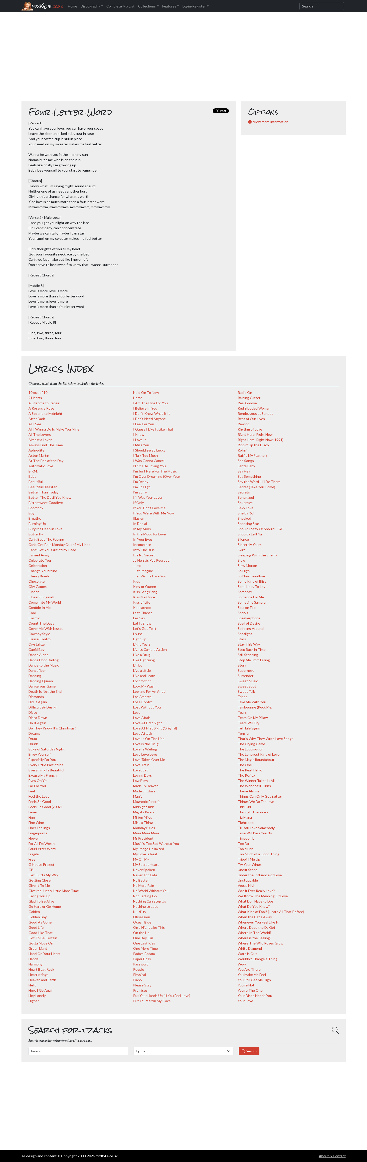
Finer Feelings (39, 828)
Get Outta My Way (43, 875)
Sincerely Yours (250, 544)
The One (245, 765)
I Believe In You (145, 408)
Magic (137, 796)
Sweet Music (248, 681)
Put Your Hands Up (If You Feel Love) (161, 995)
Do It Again (37, 723)
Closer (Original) (41, 597)
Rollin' (242, 450)
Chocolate (36, 581)
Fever (32, 812)
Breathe (34, 518)
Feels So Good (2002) (45, 807)
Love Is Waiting (145, 749)
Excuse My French (42, 775)
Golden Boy (37, 917)
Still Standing (248, 655)
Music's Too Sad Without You (156, 843)
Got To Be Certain (42, 938)
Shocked (244, 518)
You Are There (249, 969)
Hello (32, 985)
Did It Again (37, 702)
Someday (245, 592)
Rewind (243, 424)
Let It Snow (142, 623)
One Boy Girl (143, 938)
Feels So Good (39, 801)
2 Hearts (35, 398)
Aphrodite (36, 450)
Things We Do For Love (256, 801)
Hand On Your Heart (44, 953)
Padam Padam (144, 953)
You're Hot (246, 985)
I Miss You (141, 445)
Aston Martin (38, 455)
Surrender (245, 676)
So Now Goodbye (251, 576)
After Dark (36, 419)
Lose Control (143, 702)
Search (251, 1051)
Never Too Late (145, 875)
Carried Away (38, 555)
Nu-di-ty (139, 912)
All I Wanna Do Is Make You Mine (53, 429)
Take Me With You (252, 702)
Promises (140, 990)
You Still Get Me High (254, 980)
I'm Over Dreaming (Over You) (156, 476)
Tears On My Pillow (253, 717)
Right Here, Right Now (255, 434)
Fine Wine (36, 822)
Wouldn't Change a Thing (257, 959)
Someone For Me (251, 597)
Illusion (138, 518)
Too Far (243, 843)
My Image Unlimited (148, 849)
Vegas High (246, 885)
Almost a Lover (40, 440)
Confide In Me (39, 607)
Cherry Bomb (38, 576)
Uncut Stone (248, 870)
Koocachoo (142, 607)
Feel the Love (38, 796)
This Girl (244, 807)
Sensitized (246, 497)
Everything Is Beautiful (46, 770)
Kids (136, 581)
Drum (32, 738)
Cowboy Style (39, 634)
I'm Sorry (140, 492)
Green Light (37, 948)
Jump (137, 565)
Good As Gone (40, 922)
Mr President (143, 838)
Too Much (245, 849)
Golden (34, 912)
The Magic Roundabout (256, 759)
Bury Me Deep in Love (45, 529)
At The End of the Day (45, 461)
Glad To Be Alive (41, 901)
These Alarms (248, 791)
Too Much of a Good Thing (258, 854)
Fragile (33, 854)
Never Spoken (144, 870)
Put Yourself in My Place (152, 1001)
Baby (32, 476)
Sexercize (245, 502)
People (138, 969)
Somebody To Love (252, 586)
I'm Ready (140, 481)
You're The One (250, 990)
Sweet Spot (247, 686)
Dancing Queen (40, 681)
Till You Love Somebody (256, 828)
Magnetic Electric (146, 801)
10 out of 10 (37, 392)
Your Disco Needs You (255, 995)
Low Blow (140, 780)
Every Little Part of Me (45, 765)
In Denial (140, 523)
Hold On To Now (146, 392)
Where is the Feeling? (254, 938)
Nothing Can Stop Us (149, 901)
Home (72, 6)
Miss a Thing (143, 822)
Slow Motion (247, 565)
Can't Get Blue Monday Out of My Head (59, 544)
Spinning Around (251, 628)
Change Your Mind (42, 571)
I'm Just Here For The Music (155, 471)
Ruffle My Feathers (253, 455)
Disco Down (37, 717)
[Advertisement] (183, 59)
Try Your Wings (250, 864)
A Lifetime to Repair (43, 403)
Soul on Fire (247, 607)
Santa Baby (246, 466)
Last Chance (143, 613)
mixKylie (47, 6)
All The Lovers (39, 434)
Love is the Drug (146, 744)
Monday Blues (144, 828)
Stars (242, 639)
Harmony (35, 964)
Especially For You (42, 759)
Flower (33, 838)
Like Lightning (144, 660)
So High (244, 571)
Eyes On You (38, 780)
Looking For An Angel (149, 691)
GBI (31, 870)
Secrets (244, 492)
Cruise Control (39, 639)
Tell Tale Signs (249, 728)
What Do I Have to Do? (255, 901)
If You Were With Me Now (153, 513)
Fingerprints (37, 833)
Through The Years (253, 812)
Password (141, 964)
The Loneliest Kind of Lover (259, 754)
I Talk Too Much (145, 455)
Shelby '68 (246, 513)
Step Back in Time (252, 649)
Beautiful (35, 481)
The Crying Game (251, 744)
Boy (31, 513)
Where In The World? (254, 932)
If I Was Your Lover (148, 497)
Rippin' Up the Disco (253, 445)
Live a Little (142, 670)
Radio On (245, 392)
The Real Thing (250, 770)
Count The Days (41, 623)
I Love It (139, 440)
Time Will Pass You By (255, 833)
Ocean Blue (142, 922)
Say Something (249, 476)
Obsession (141, 917)
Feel (31, 791)
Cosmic (34, 618)
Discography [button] (90, 6)
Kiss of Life (141, 602)
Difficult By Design (42, 707)
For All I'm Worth (41, 843)
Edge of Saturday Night (46, 749)
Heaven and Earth (42, 980)
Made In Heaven (146, 786)
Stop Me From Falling (254, 660)
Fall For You (37, 786)
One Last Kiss (144, 943)
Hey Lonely (37, 995)
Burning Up (37, 523)
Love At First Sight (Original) (155, 728)
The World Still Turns (254, 786)
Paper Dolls (142, 959)
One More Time (145, 948)
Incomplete (142, 544)
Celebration (37, 565)
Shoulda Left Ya (250, 534)
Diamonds (36, 697)
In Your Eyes (143, 539)
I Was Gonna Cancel (149, 461)
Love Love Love (145, 754)
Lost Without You (147, 707)
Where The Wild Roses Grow (260, 943)
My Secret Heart (146, 864)
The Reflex (246, 775)
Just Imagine (143, 571)
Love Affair (141, 717)
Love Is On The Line (149, 738)
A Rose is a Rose (41, 408)
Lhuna (138, 634)
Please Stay (142, 985)
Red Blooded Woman (254, 408)
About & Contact (332, 1156)
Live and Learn (144, 676)
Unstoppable (248, 880)
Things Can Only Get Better (260, 796)
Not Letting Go (145, 896)
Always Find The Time (45, 445)
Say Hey (244, 471)
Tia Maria (245, 817)
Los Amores (142, 697)
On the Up (141, 932)
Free (31, 859)
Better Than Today (43, 492)
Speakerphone (249, 618)
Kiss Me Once (144, 597)
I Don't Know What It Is (151, 413)
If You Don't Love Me (149, 508)
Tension (244, 733)
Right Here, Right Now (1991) (260, 440)
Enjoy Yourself (39, 754)
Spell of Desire (249, 623)
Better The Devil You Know (49, 497)
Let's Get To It (144, 628)
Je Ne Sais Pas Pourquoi (151, 560)
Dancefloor (37, 670)
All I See (34, 424)
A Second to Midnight (45, 413)
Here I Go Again (40, 990)
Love (137, 712)
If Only (138, 502)
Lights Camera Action (150, 649)
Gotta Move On (40, 943)
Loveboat (140, 770)
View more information (270, 122)
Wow (242, 964)
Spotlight (245, 634)
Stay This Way (249, 644)
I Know (138, 434)
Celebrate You (39, 560)
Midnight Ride (144, 807)
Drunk (33, 744)
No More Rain (143, 885)
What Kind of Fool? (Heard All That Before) (271, 912)
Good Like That (40, 932)
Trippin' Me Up (249, 859)
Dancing (34, 676)
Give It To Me (39, 885)
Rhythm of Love (250, 429)
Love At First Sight (147, 723)
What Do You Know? (254, 906)
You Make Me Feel (252, 974)
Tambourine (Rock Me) (255, 707)
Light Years (142, 644)
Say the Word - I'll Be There (259, 481)
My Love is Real (145, 854)
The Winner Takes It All (256, 780)
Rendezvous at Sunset (255, 413)
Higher (33, 1001)
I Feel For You (143, 424)
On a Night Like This (149, 927)
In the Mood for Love (149, 534)
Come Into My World (44, 602)
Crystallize (36, 644)
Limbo (137, 665)
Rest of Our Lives (251, 419)
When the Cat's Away (255, 917)
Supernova (246, 670)
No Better (141, 880)
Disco (32, 712)
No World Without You (151, 891)
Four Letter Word (42, 849)
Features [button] (169, 6)
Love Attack (142, 733)
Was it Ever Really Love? (256, 891)
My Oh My (141, 859)
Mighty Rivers (144, 812)
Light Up (139, 639)
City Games (37, 586)
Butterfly (35, 534)
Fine (31, 817)
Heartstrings (38, 974)
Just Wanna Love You (149, 576)
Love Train (141, 765)
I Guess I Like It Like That (153, 429)
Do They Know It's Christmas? (52, 728)
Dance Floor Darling (43, 660)
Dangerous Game (42, 686)
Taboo (242, 697)
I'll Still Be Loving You (149, 466)
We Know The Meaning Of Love (263, 896)
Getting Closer (40, 880)
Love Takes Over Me (149, 759)
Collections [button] (147, 6)
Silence (243, 539)
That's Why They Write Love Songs (265, 738)
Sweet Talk (246, 691)
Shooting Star (248, 523)
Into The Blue (144, 550)
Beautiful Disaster (42, 487)
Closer (33, 592)
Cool (32, 613)
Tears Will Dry (248, 723)
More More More (146, 833)
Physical (139, 974)
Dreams (34, 733)
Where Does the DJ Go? (256, 927)
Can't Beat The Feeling (46, 539)
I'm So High (142, 487)
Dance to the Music (43, 665)
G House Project (41, 864)
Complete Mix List (120, 6)
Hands (33, 959)
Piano (137, 980)
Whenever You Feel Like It (258, 922)
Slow (241, 560)
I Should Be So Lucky (149, 450)
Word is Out (247, 953)
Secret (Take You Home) (256, 487)
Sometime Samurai (252, 602)
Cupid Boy (36, 649)
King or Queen (144, 586)
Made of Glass (144, 791)
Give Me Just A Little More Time (53, 891)
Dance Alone (38, 655)
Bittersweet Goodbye (45, 502)
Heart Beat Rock (41, 969)
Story (242, 665)
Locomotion (142, 681)
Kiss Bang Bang (145, 592)
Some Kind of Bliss (252, 581)
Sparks (243, 613)
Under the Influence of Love (260, 875)
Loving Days (142, 775)
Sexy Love (245, 508)
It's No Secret (144, 555)
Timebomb (246, 838)
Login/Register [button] (194, 6)
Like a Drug (141, 655)
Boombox (35, 508)
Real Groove (247, 403)
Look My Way (143, 686)
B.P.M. (33, 471)
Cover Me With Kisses (45, 628)
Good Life (36, 927)
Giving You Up (39, 896)
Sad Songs (246, 461)
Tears (242, 712)
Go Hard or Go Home (44, 906)
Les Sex (139, 618)
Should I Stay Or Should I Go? (261, 529)
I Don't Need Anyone (149, 419)
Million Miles (142, 817)
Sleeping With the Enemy (257, 555)
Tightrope (246, 822)
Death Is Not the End (45, 691)
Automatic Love (40, 466)
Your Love (245, 1001)
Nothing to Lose (145, 906)
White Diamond (250, 948)
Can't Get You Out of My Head (52, 550)
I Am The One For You (150, 403)
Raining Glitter (249, 398)
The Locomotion (250, 749)
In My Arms (142, 529)
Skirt (241, 550)
